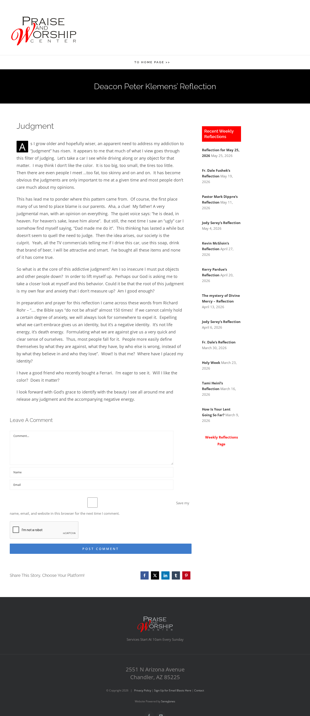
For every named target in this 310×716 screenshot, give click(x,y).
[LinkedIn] (165, 575)
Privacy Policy (142, 690)
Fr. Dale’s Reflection (219, 342)
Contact (199, 690)
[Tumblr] (176, 575)
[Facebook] (144, 575)
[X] (155, 575)
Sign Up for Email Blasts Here (172, 690)
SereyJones (168, 701)
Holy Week (211, 362)
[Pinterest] (186, 575)
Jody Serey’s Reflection (221, 222)
